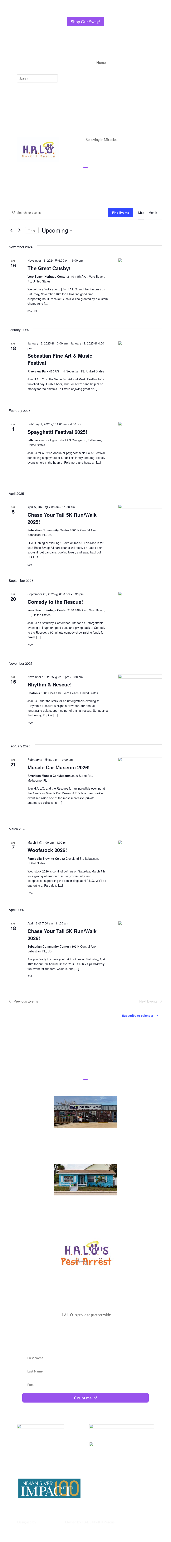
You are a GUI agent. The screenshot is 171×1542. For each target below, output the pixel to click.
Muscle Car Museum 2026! (59, 767)
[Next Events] (19, 230)
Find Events (120, 212)
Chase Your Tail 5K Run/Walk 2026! (62, 934)
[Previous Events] (11, 230)
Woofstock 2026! (47, 849)
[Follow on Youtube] (45, 63)
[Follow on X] (28, 63)
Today (31, 230)
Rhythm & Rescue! (50, 684)
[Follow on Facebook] (20, 63)
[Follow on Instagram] (37, 63)
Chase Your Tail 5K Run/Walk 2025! (62, 518)
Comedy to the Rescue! (55, 601)
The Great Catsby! (49, 268)
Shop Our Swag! (85, 21)
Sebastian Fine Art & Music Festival (60, 359)
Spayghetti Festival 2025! (57, 431)
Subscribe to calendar (137, 1015)
